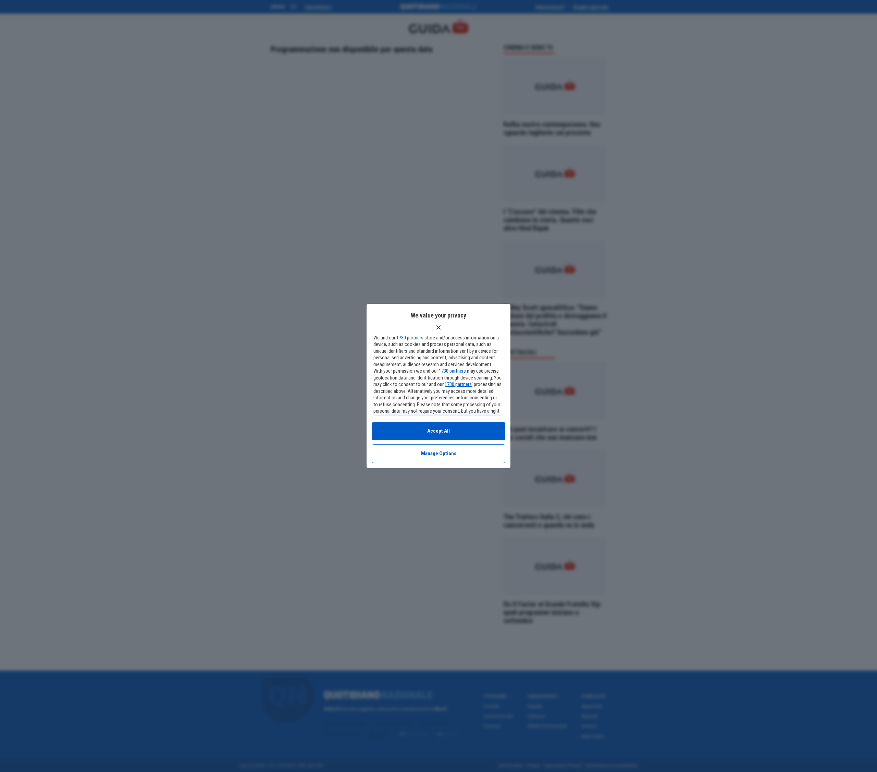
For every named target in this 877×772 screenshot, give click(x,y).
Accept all (438, 431)
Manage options (438, 453)
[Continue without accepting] (438, 327)
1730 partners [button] (409, 338)
